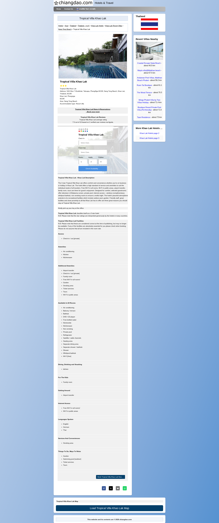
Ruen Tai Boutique (144, 85)
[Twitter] (111, 488)
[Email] (118, 488)
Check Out (82, 148)
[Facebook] (104, 488)
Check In (81, 138)
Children (101, 157)
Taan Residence (144, 117)
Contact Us (68, 9)
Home (58, 9)
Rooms (80, 157)
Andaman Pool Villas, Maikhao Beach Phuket (149, 79)
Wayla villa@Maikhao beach (149, 70)
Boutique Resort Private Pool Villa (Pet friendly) (149, 108)
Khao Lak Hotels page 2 (149, 133)
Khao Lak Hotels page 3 (149, 138)
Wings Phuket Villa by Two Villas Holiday (148, 101)
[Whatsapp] (125, 488)
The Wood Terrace (144, 93)
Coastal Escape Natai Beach (149, 63)
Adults (90, 157)
